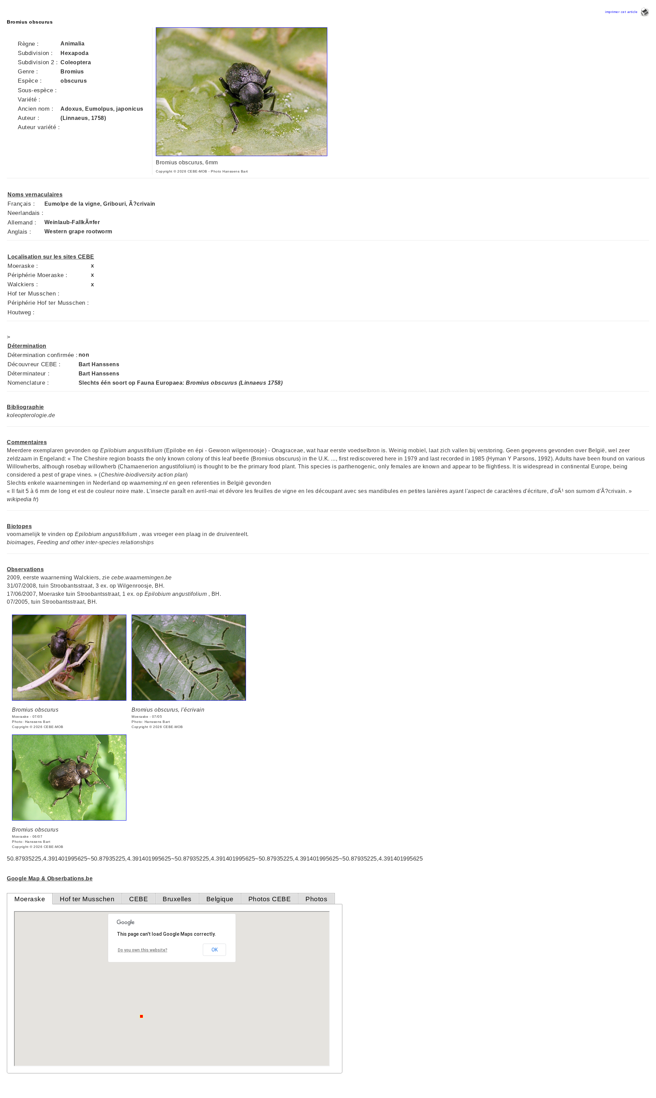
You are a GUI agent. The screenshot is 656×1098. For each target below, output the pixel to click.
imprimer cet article (622, 12)
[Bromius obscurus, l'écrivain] (189, 699)
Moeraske (29, 899)
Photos (316, 899)
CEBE (138, 899)
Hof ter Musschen (87, 899)
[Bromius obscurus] (69, 699)
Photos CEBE (269, 899)
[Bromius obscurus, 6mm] (241, 154)
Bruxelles (177, 899)
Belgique (220, 899)
